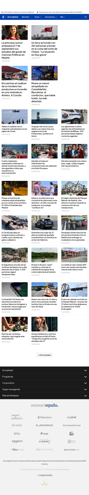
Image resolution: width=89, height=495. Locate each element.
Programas (7, 376)
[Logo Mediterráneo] (72, 450)
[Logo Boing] (17, 433)
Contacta (44, 464)
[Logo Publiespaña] (44, 450)
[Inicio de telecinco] (3, 17)
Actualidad (12, 17)
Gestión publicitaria (76, 461)
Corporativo (8, 383)
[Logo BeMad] (71, 433)
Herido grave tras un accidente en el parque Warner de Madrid (60, 12)
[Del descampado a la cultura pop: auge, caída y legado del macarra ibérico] (74, 151)
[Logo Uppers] (17, 441)
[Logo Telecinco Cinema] (44, 441)
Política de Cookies (64, 461)
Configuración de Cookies (49, 461)
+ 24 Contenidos (44, 355)
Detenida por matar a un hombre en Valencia (18, 12)
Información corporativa (18, 461)
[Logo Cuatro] (71, 417)
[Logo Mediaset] (44, 407)
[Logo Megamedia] (45, 475)
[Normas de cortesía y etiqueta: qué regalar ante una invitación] (15, 324)
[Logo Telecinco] (44, 417)
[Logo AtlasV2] (17, 449)
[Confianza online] (44, 486)
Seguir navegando (11, 389)
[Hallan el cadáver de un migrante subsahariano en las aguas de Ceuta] (15, 116)
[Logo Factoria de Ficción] (72, 425)
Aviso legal (6, 461)
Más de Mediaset (10, 395)
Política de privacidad (33, 461)
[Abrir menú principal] (85, 17)
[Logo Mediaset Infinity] (17, 417)
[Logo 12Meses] (72, 441)
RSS (84, 461)
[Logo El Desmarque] (44, 425)
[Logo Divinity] (17, 425)
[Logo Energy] (44, 433)
